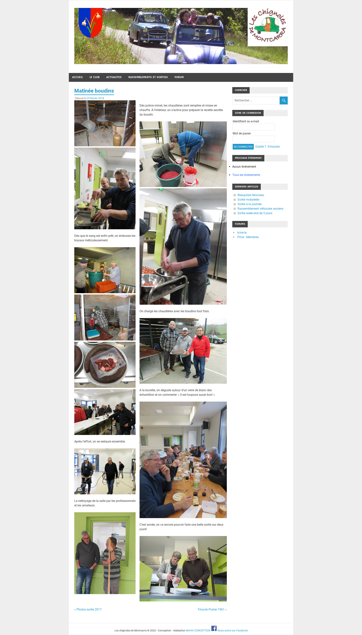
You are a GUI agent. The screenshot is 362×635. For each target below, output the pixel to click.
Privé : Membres (248, 237)
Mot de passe (242, 133)
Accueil (77, 77)
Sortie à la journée (250, 204)
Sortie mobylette (248, 199)
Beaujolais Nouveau (251, 195)
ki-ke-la (242, 232)
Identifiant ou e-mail (246, 121)
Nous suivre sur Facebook (232, 630)
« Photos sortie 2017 (88, 609)
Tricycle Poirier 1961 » (212, 609)
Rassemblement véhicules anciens (260, 208)
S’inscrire (274, 146)
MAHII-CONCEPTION (198, 630)
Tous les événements (246, 175)
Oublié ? (260, 146)
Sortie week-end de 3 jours (255, 213)
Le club (95, 77)
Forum (179, 77)
